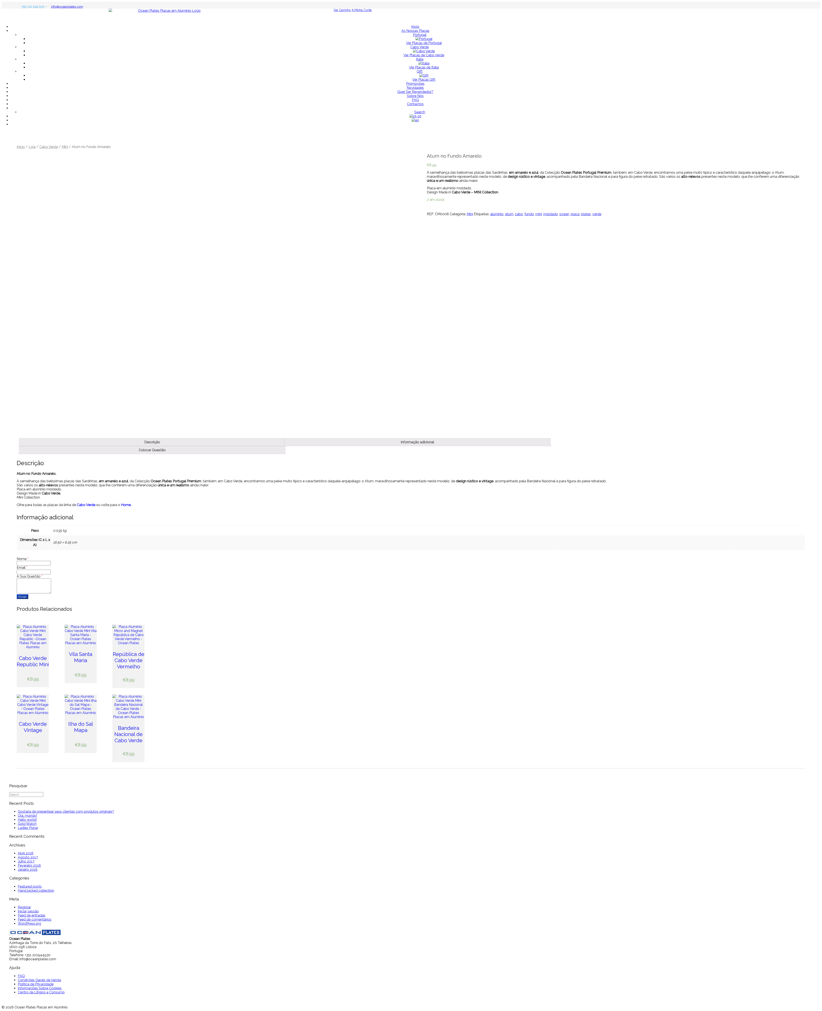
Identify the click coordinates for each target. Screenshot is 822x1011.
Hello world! (27, 820)
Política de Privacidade (36, 984)
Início (415, 27)
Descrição (152, 442)
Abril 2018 (25, 853)
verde (596, 214)
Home (126, 505)
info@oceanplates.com (67, 6)
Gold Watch (27, 824)
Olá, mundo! (27, 816)
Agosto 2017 (28, 857)
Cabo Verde (419, 47)
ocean (564, 214)
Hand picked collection (36, 891)
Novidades (415, 88)
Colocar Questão (152, 450)
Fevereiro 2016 (29, 865)
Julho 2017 (26, 861)
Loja (32, 147)
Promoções (415, 84)
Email (22, 568)
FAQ (415, 100)
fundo (529, 214)
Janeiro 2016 (27, 870)
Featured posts (30, 886)
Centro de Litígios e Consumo (41, 992)
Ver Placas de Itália (424, 67)
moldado (550, 214)
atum (509, 214)
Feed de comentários (34, 919)
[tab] (152, 442)
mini (538, 214)
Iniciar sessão (28, 911)
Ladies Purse (28, 828)
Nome (22, 559)
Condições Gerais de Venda (39, 980)
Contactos (415, 104)
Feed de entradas (31, 915)
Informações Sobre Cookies (40, 988)
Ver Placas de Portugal (424, 43)
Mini (65, 147)
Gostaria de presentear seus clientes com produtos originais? (66, 811)
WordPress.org (29, 923)
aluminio (496, 214)
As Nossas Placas (415, 31)
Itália (419, 59)
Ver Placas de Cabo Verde (424, 55)
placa (575, 214)
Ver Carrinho (342, 10)
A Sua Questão (29, 576)
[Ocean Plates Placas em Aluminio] (411, 15)
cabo (519, 214)
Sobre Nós (415, 96)
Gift (420, 71)
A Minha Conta (362, 10)
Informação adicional (417, 442)
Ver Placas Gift (423, 80)
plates (586, 214)
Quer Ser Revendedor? (415, 92)
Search (419, 112)
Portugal (419, 35)
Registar (24, 907)
